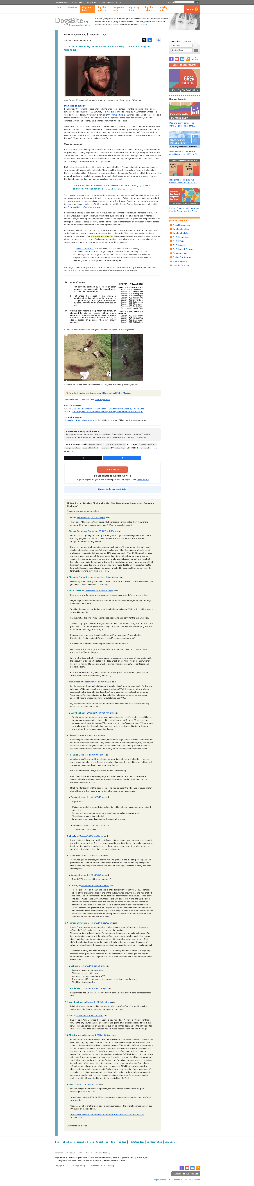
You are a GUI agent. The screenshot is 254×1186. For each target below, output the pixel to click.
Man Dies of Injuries (75, 105)
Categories (94, 34)
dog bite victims (148, 8)
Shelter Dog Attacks (182, 257)
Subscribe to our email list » (112, 489)
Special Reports (180, 261)
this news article (115, 115)
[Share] (150, 39)
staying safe (163, 8)
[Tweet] (144, 39)
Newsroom (59, 1153)
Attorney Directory (102, 1153)
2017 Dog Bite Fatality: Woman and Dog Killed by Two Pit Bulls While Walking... (107, 411)
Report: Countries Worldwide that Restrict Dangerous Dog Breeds (184, 210)
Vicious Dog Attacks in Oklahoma (79, 420)
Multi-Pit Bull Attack (90, 448)
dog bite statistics (102, 8)
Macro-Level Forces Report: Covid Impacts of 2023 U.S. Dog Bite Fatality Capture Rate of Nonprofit (184, 153)
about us (72, 7)
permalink (145, 448)
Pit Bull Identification (182, 237)
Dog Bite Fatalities (95, 444)
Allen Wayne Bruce (102, 400)
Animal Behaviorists (181, 225)
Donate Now (112, 469)
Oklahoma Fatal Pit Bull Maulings (116, 393)
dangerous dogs (118, 8)
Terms (80, 1153)
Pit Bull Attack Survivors (183, 249)
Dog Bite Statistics (181, 233)
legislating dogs (134, 8)
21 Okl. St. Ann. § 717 (85, 248)
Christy (72, 836)
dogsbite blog (87, 8)
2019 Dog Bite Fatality (147, 444)
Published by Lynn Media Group (101, 1166)
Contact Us (70, 1153)
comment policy (91, 511)
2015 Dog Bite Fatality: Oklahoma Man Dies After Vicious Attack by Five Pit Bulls (108, 408)
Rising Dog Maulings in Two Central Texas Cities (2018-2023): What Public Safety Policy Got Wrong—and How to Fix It (184, 181)
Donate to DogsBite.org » (184, 65)
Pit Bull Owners (179, 245)
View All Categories (181, 265)
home (59, 7)
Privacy (89, 1153)
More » (144, 25)
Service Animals (180, 253)
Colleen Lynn (120, 448)
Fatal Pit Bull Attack (72, 448)
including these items (138, 437)
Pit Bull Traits (178, 241)
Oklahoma (106, 448)
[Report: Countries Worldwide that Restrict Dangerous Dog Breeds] (184, 197)
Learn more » (143, 479)
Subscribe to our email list (186, 1174)
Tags (104, 34)
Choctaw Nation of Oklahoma (81, 207)
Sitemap (197, 1180)
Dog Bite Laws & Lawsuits (115, 444)
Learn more (187, 41)
